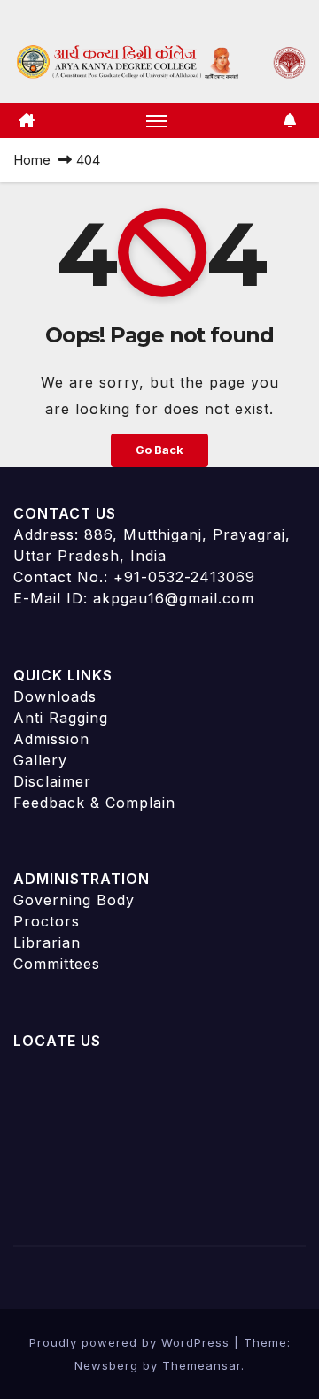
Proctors (46, 921)
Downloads (55, 696)
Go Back (159, 450)
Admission (51, 739)
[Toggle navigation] (156, 120)
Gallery (40, 760)
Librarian (47, 942)
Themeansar (201, 1365)
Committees (56, 963)
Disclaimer (52, 781)
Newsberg (106, 1365)
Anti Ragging (60, 717)
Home (32, 159)
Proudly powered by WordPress (131, 1342)
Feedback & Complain (94, 802)
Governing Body (74, 900)
